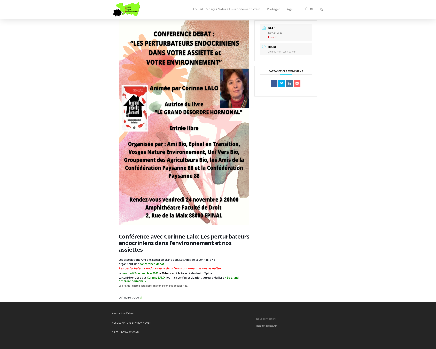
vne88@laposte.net (266, 325)
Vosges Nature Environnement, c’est (233, 9)
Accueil (197, 9)
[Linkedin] (289, 83)
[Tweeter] (281, 83)
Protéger (273, 9)
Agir (290, 9)
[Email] (297, 83)
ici (140, 297)
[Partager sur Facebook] (274, 83)
